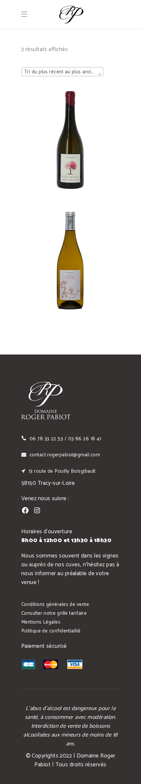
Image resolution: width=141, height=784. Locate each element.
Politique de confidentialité (51, 631)
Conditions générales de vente (55, 604)
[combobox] (62, 71)
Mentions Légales (40, 622)
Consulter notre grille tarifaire (54, 613)
